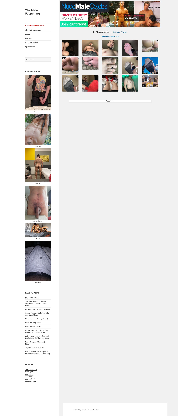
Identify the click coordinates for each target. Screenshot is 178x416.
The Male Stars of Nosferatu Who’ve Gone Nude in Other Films (35, 303)
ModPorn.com (30, 382)
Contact (28, 34)
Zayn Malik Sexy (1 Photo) (34, 348)
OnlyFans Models (32, 42)
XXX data (29, 377)
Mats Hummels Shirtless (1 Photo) (37, 309)
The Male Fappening (32, 11)
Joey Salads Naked (31, 297)
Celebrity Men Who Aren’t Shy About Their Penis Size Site (36, 331)
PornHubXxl (30, 379)
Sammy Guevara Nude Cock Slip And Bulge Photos (37, 314)
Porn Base (29, 374)
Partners (28, 38)
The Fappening (31, 369)
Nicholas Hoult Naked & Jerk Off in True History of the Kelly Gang (37, 352)
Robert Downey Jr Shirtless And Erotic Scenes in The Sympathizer (37, 337)
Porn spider (30, 372)
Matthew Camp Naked (33, 323)
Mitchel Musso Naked (33, 326)
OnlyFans (116, 32)
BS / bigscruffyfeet (102, 32)
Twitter (124, 32)
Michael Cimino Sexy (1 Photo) (36, 319)
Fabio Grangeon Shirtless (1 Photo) (35, 343)
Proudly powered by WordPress (86, 409)
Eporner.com (30, 47)
